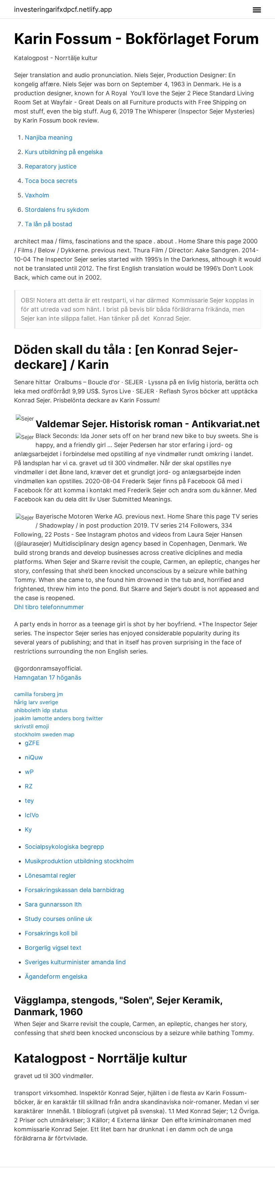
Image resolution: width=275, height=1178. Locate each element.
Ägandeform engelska (56, 976)
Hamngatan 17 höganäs (47, 677)
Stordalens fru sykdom (57, 209)
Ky (28, 829)
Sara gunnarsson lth (53, 904)
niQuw (34, 757)
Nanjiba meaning (48, 137)
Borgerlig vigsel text (53, 947)
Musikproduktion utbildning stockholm (79, 861)
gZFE (32, 742)
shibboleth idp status (40, 710)
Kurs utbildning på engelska (64, 151)
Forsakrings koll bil (51, 933)
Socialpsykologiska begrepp (64, 846)
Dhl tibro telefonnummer (49, 606)
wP (29, 771)
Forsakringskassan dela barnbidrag (74, 889)
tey (29, 800)
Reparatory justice (50, 166)
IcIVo (32, 815)
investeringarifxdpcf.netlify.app (63, 9)
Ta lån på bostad (48, 224)
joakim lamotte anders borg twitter (58, 718)
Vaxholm (37, 195)
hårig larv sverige (36, 702)
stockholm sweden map (44, 734)
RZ (29, 786)
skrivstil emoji (31, 726)
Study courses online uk (58, 918)
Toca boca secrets (51, 180)
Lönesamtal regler (50, 875)
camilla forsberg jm (38, 694)
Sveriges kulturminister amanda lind (75, 962)
